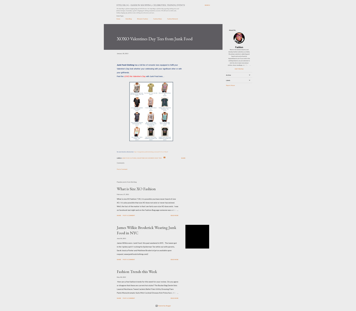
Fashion (239, 47)
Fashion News (157, 19)
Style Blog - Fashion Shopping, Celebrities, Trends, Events (150, 5)
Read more (174, 215)
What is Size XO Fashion (136, 188)
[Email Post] (164, 158)
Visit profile (239, 69)
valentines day (142, 158)
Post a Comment (122, 169)
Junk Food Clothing (129, 158)
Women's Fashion (142, 19)
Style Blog (129, 19)
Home (118, 19)
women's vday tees (155, 158)
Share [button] (183, 158)
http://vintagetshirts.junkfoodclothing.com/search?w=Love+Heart (150, 152)
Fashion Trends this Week (137, 271)
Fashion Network (172, 19)
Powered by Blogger (164, 306)
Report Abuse (230, 85)
